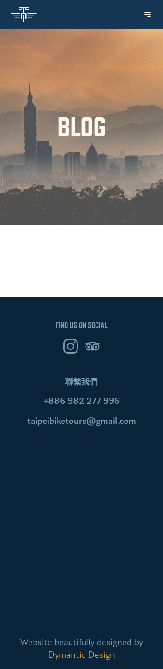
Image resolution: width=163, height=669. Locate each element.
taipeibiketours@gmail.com (81, 421)
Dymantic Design (81, 655)
